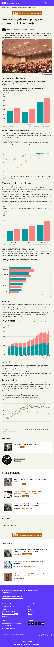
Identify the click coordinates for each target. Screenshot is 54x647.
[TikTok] (36, 623)
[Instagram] (29, 623)
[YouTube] (39, 623)
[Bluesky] (43, 623)
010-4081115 (7, 625)
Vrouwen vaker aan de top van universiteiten (26, 444)
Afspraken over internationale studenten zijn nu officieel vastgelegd (30, 562)
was (15, 375)
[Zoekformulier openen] (46, 3)
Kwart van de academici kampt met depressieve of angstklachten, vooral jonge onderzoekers (28, 492)
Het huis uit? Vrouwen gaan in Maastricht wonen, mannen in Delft (31, 480)
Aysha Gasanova (48, 74)
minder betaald (43, 383)
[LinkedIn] (32, 623)
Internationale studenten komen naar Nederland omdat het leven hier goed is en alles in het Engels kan (30, 504)
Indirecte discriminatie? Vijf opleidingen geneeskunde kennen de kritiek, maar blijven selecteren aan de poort (31, 575)
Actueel (8, 7)
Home (3, 7)
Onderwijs (31, 29)
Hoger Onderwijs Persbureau (14, 29)
